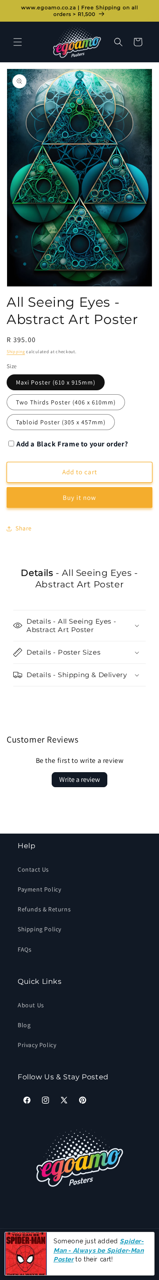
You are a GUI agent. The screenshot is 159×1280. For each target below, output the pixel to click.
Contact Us (33, 869)
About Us (31, 1005)
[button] (17, 42)
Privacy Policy (37, 1045)
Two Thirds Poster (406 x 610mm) (66, 402)
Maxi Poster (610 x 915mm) (55, 382)
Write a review (79, 779)
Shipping (16, 351)
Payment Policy (39, 889)
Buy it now (79, 497)
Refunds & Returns (44, 909)
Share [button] (23, 528)
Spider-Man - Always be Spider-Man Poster (98, 1250)
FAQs (24, 949)
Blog (24, 1025)
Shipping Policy (39, 929)
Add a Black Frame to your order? (72, 444)
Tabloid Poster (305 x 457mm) (61, 422)
